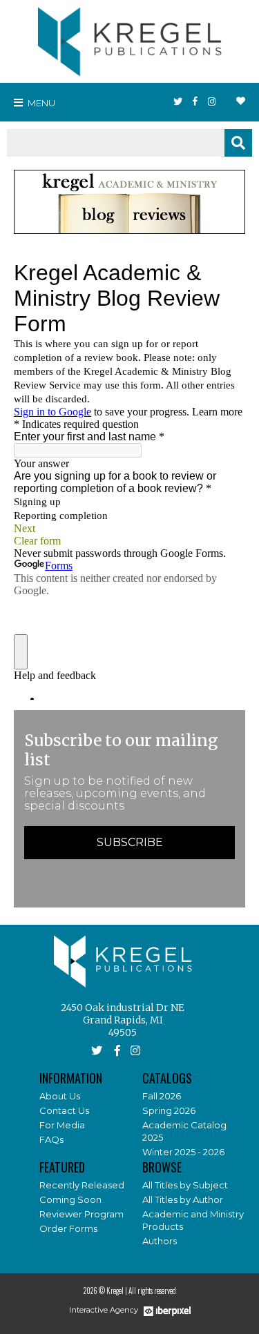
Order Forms (68, 1228)
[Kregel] (130, 38)
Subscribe (130, 842)
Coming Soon (70, 1199)
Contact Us (64, 1110)
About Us (59, 1095)
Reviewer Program (81, 1213)
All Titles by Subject (185, 1184)
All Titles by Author (182, 1199)
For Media (62, 1124)
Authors (159, 1240)
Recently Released (81, 1184)
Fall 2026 (161, 1095)
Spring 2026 (168, 1110)
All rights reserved (152, 1290)
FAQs (51, 1139)
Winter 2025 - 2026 (183, 1151)
